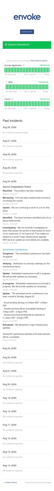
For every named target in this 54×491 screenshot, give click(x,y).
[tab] (6, 70)
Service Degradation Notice (17, 186)
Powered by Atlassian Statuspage (38, 482)
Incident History (10, 482)
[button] (27, 31)
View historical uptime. (39, 60)
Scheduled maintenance (15, 249)
